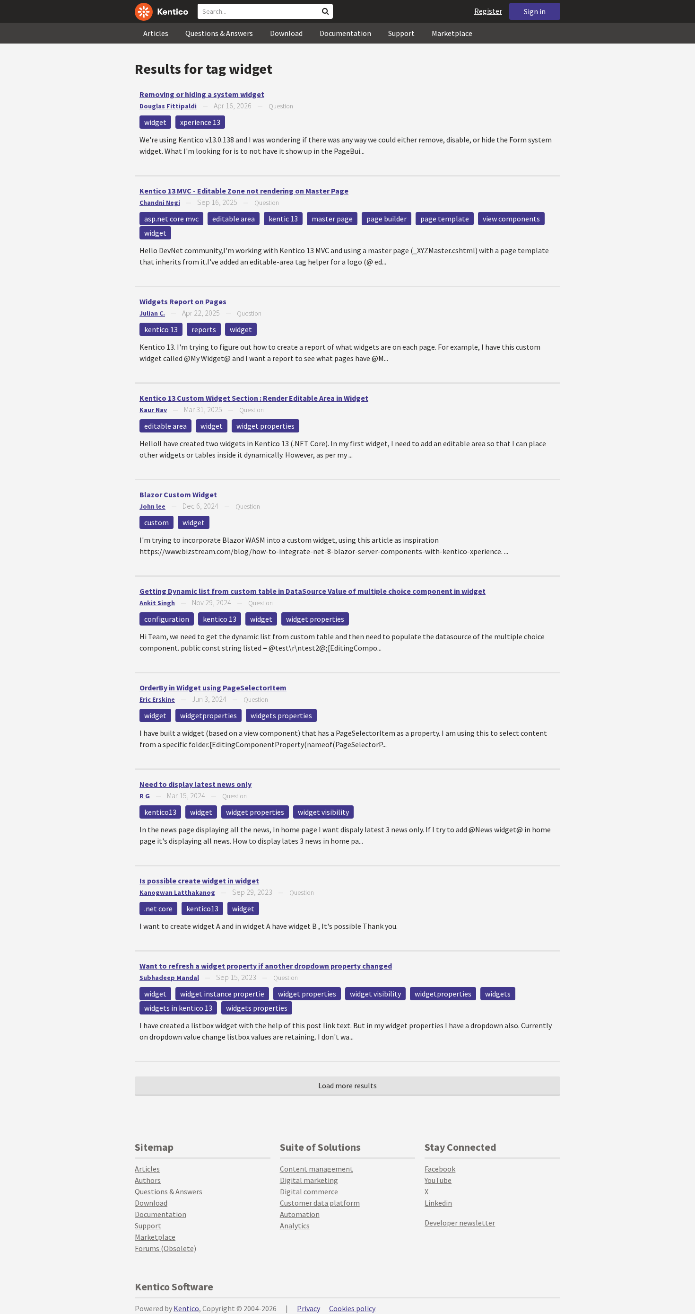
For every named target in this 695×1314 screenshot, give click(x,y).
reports (203, 329)
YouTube (438, 1180)
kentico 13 (161, 329)
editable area (233, 218)
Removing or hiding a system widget (201, 94)
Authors (148, 1180)
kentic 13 (283, 218)
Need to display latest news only (195, 784)
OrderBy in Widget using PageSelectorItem (213, 687)
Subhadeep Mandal (169, 977)
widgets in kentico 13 (178, 1008)
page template (444, 218)
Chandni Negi (159, 202)
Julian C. (152, 313)
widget (155, 122)
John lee (152, 506)
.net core (158, 908)
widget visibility (323, 812)
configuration (166, 619)
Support (401, 33)
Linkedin (438, 1203)
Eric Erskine (157, 699)
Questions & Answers (219, 33)
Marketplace (452, 33)
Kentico (186, 1308)
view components (511, 218)
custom (156, 522)
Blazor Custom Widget (178, 494)
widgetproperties (208, 715)
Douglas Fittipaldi (168, 106)
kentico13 (160, 812)
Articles (155, 33)
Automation (300, 1214)
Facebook (440, 1168)
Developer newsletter (460, 1222)
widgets (498, 993)
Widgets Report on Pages (182, 301)
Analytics (295, 1225)
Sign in (535, 11)
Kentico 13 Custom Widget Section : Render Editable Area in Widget (253, 398)
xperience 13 (200, 122)
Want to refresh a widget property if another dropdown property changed (265, 965)
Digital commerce (309, 1191)
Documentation (345, 33)
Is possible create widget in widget (199, 880)
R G (144, 796)
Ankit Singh (157, 603)
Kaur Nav (153, 410)
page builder (386, 218)
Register (488, 11)
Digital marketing (309, 1180)
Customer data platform (320, 1203)
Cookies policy (352, 1308)
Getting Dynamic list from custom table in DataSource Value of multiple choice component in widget (312, 591)
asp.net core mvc (171, 218)
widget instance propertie (222, 993)
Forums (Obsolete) (165, 1248)
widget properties (265, 426)
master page (332, 218)
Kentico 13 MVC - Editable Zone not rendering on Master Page (243, 190)
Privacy (308, 1308)
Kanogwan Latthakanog (177, 892)
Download (286, 33)
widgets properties (281, 715)
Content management (316, 1168)
